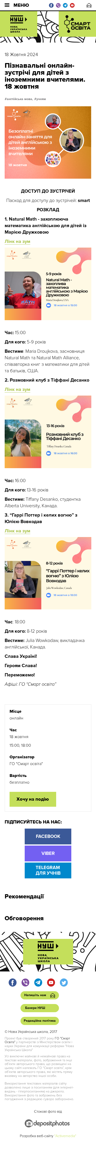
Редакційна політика (40, 1021)
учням (41, 99)
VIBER (48, 853)
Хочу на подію (33, 799)
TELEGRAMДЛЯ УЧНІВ (48, 870)
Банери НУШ (35, 1008)
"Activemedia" (65, 1136)
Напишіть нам (89, 5)
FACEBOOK (48, 836)
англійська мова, (20, 99)
